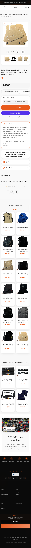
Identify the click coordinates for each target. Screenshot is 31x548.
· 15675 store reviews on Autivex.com (18, 186)
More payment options (15, 117)
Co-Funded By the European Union (16, 471)
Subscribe (15, 525)
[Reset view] (23, 52)
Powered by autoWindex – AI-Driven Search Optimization (18, 542)
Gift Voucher (3, 508)
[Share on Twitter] (12, 192)
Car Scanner (3, 505)
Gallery (17, 489)
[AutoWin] (15, 7)
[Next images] (28, 60)
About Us (2, 486)
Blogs (2, 503)
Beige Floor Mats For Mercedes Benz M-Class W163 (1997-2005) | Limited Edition (14, 15)
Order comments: (8, 97)
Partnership (18, 486)
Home (1, 13)
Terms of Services (4, 494)
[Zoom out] (8, 52)
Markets (2, 489)
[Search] (5, 7)
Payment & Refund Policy (6, 491)
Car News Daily (19, 503)
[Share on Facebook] (8, 192)
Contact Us (18, 494)
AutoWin (8, 542)
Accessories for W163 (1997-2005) (15, 363)
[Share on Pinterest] (16, 192)
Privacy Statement (19, 491)
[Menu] (2, 7)
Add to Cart (17, 107)
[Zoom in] (17, 52)
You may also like (15, 206)
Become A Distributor (20, 505)
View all (15, 209)
